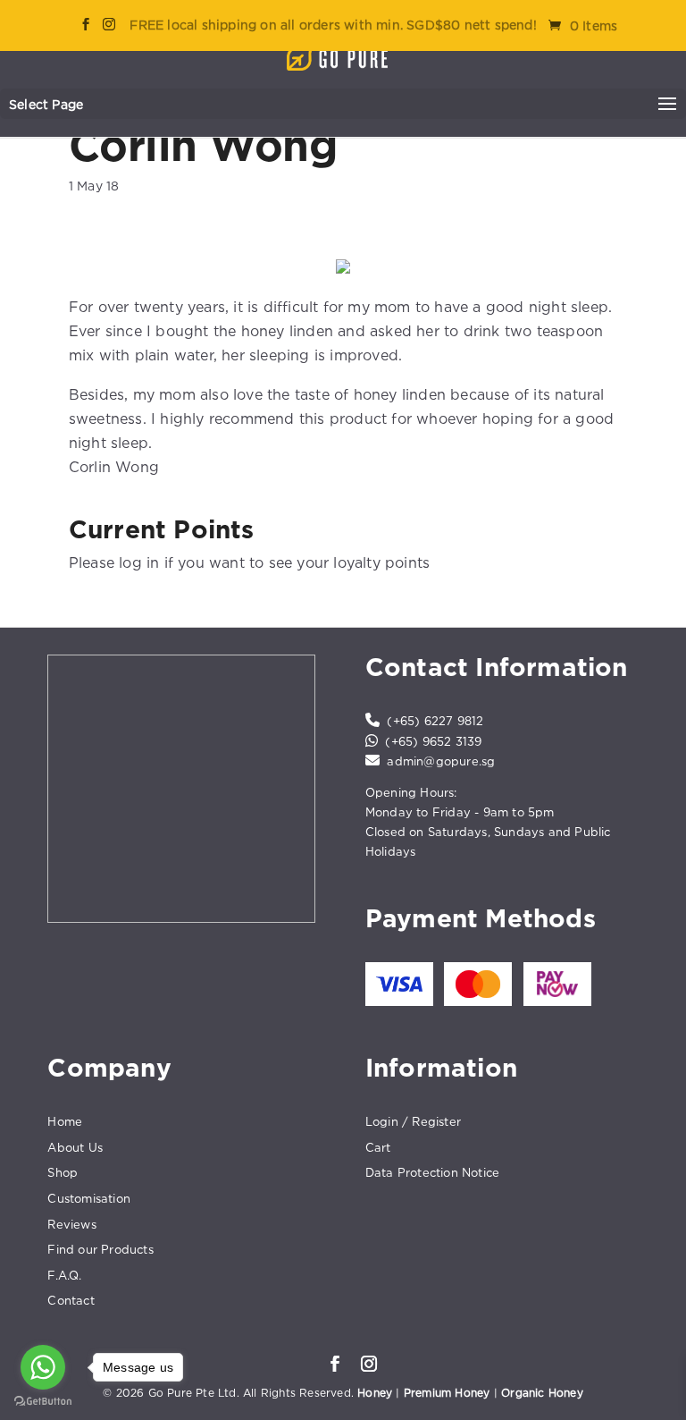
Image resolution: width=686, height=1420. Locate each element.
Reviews (71, 1224)
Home (64, 1121)
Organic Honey (542, 1393)
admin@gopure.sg (441, 761)
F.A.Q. (64, 1275)
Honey (374, 1393)
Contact (70, 1300)
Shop (62, 1172)
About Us (75, 1147)
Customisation (88, 1198)
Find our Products (100, 1249)
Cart (378, 1147)
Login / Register (413, 1121)
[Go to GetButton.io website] (42, 1401)
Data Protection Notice (432, 1172)
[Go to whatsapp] (43, 1367)
